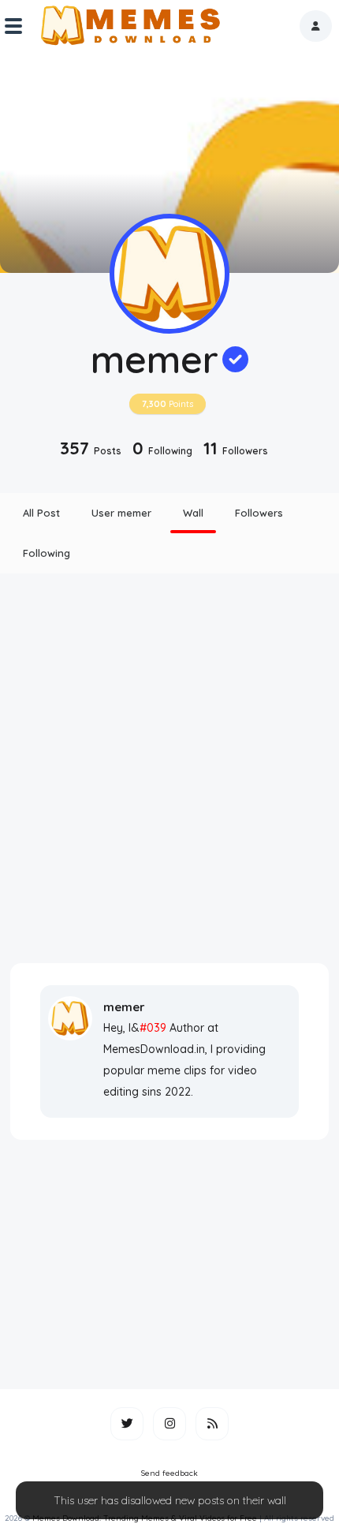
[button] (316, 26)
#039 (153, 1028)
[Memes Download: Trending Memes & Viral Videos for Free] (130, 26)
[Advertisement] (169, 768)
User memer (121, 512)
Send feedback (169, 1473)
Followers (259, 512)
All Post (41, 512)
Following (46, 553)
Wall (193, 512)
